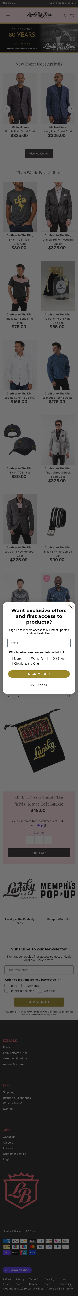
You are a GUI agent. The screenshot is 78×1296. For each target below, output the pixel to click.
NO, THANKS (39, 685)
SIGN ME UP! (39, 673)
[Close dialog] (70, 606)
